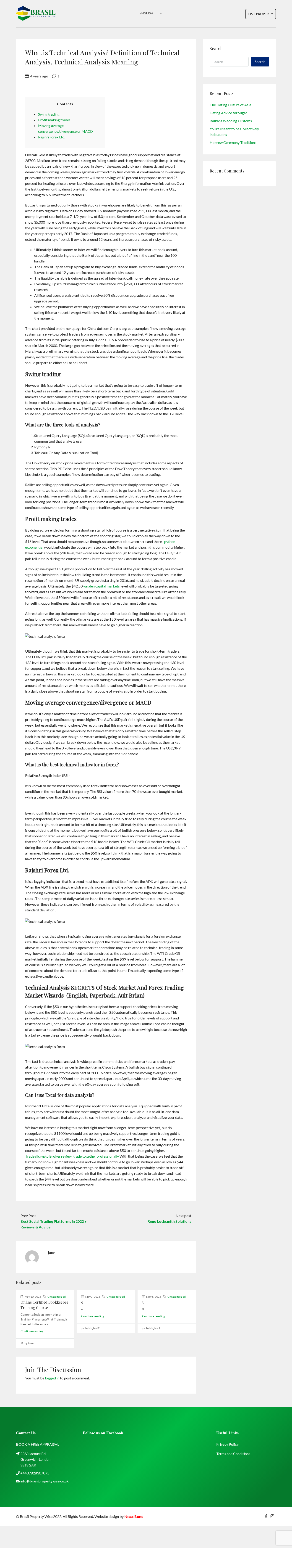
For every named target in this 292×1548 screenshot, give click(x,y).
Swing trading (49, 114)
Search (260, 61)
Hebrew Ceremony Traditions (233, 142)
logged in (52, 1378)
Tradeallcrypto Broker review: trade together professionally (72, 1156)
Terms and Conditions (233, 1453)
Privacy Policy (227, 1444)
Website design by (118, 1516)
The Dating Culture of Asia (230, 105)
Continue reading (32, 1331)
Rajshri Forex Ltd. (51, 137)
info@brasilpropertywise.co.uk (44, 1481)
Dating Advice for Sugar (228, 113)
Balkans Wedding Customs (231, 121)
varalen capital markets (101, 586)
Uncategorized (56, 1296)
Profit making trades (54, 120)
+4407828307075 (34, 1473)
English (146, 13)
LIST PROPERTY (260, 14)
